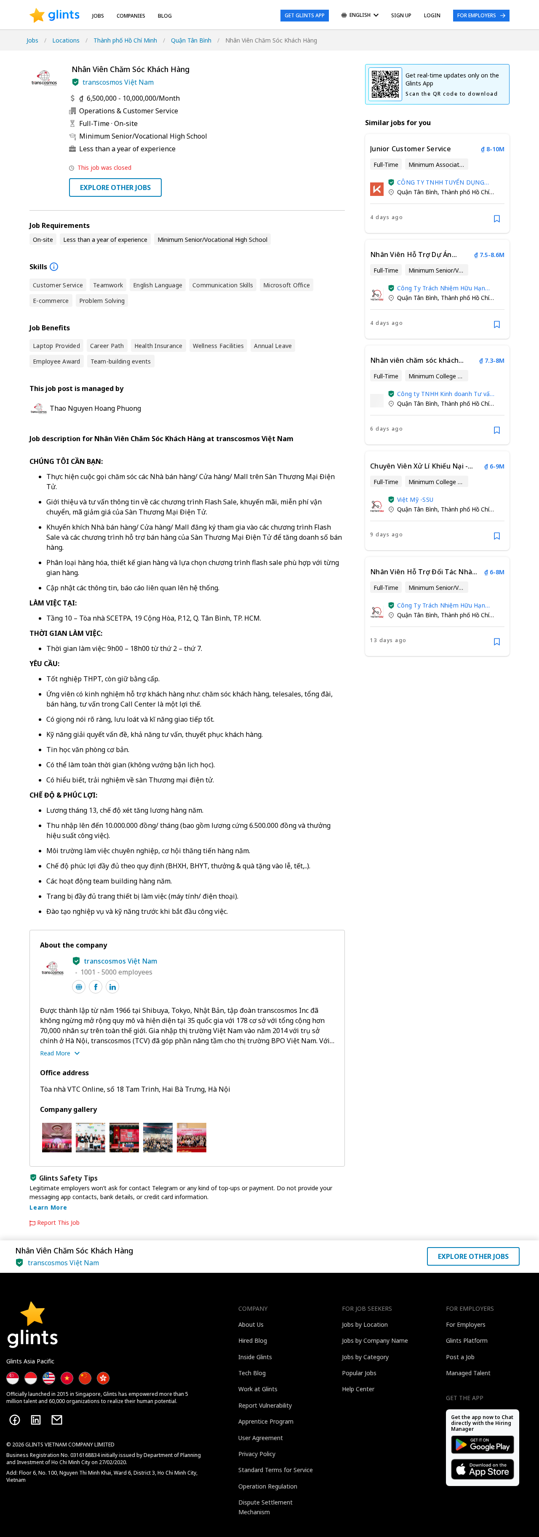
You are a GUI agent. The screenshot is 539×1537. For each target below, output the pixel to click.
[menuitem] (360, 15)
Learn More (48, 1207)
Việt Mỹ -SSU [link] (415, 499)
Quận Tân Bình (191, 40)
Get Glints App (305, 15)
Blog (165, 15)
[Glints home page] (54, 15)
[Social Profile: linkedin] (112, 986)
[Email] (56, 1419)
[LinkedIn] (35, 1419)
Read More (55, 1053)
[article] (437, 183)
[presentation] (54, 15)
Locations (66, 40)
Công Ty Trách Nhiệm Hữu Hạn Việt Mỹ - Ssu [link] (441, 288)
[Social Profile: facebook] (95, 986)
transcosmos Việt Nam (118, 82)
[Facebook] (14, 1419)
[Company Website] (78, 986)
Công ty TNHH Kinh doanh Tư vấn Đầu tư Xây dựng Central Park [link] (445, 394)
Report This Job (58, 1222)
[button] (75, 82)
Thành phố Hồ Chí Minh (125, 40)
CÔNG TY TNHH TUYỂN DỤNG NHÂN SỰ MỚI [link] (440, 182)
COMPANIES (131, 15)
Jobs (98, 15)
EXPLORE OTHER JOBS (115, 187)
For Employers (476, 15)
